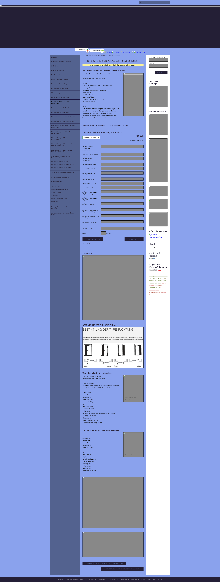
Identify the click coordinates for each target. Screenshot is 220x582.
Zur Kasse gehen (56, 75)
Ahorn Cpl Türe (153, 276)
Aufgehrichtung (55, 195)
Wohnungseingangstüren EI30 (155, 292)
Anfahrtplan (61, 579)
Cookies (160, 579)
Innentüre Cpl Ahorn (155, 283)
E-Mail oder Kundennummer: (157, 57)
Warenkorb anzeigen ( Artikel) (61, 61)
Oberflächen (54, 202)
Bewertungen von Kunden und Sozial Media (63, 213)
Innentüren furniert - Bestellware (61, 108)
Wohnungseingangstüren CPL (59, 161)
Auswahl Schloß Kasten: (89, 169)
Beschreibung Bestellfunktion (130, 579)
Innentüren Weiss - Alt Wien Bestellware (60, 102)
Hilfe (154, 579)
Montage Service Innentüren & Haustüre (61, 207)
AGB (86, 579)
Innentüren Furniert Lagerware (61, 84)
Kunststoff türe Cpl (154, 287)
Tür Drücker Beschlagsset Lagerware (62, 172)
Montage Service (56, 181)
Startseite (54, 57)
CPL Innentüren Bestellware (60, 112)
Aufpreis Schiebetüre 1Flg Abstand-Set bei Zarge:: (90, 211)
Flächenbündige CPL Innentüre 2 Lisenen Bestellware (61, 151)
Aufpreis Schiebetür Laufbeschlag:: (88, 205)
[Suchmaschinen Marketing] (152, 259)
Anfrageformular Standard (75, 579)
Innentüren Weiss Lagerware (60, 79)
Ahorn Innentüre (162, 276)
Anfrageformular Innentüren (60, 177)
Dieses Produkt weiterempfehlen (92, 244)
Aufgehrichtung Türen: (89, 164)
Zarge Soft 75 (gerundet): (89, 222)
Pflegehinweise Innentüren (59, 198)
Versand (141, 140)
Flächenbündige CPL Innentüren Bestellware (61, 138)
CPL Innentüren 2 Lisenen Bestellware (63, 121)
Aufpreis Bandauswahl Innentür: (89, 174)
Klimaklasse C (159, 285)
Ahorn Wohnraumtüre (155, 278)
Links (149, 579)
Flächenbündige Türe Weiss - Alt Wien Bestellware (63, 126)
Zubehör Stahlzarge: (88, 179)
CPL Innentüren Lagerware (59, 88)
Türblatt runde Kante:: (88, 229)
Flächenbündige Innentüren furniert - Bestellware (63, 132)
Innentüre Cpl (162, 281)
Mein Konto (55, 66)
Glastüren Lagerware (57, 93)
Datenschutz (101, 579)
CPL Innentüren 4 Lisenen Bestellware (63, 117)
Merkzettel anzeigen (57, 70)
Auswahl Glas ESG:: (88, 188)
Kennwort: (152, 63)
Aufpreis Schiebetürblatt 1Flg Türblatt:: (89, 199)
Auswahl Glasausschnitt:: (89, 183)
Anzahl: (84, 233)
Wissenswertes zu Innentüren (59, 189)
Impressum (92, 579)
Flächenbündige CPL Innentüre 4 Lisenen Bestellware (61, 144)
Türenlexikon (55, 186)
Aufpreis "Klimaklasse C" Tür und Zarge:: (90, 217)
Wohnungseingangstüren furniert (61, 167)
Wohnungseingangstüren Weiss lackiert (62, 164)
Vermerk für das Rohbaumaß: (87, 159)
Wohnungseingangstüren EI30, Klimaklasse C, (60, 157)
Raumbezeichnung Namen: (90, 154)
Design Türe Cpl (153, 281)
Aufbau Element (56, 192)
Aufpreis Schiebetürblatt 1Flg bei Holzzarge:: (89, 193)
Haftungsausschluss (113, 579)
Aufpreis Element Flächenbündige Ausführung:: (87, 148)
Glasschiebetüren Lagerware (60, 97)
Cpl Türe (164, 278)
